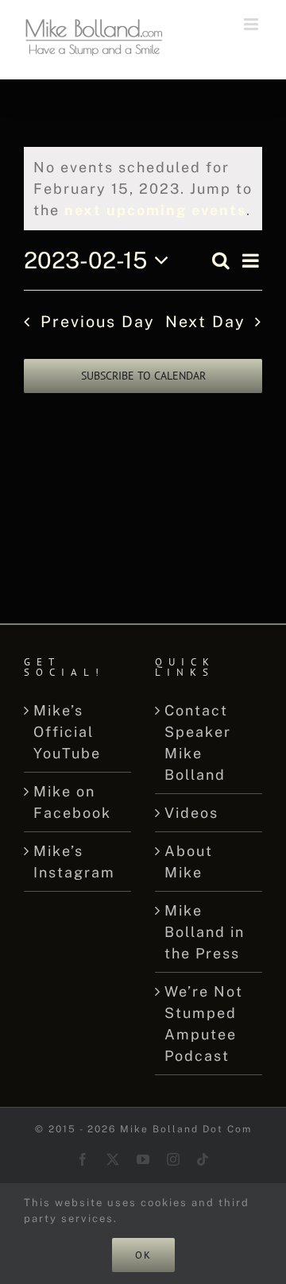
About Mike (188, 862)
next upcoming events (155, 210)
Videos (191, 812)
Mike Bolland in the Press (204, 932)
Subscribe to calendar (143, 376)
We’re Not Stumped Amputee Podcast (203, 1023)
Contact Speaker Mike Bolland (197, 742)
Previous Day (98, 321)
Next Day (205, 321)
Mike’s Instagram (74, 862)
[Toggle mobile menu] (253, 24)
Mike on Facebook (72, 802)
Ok (143, 1255)
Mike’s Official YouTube (67, 732)
